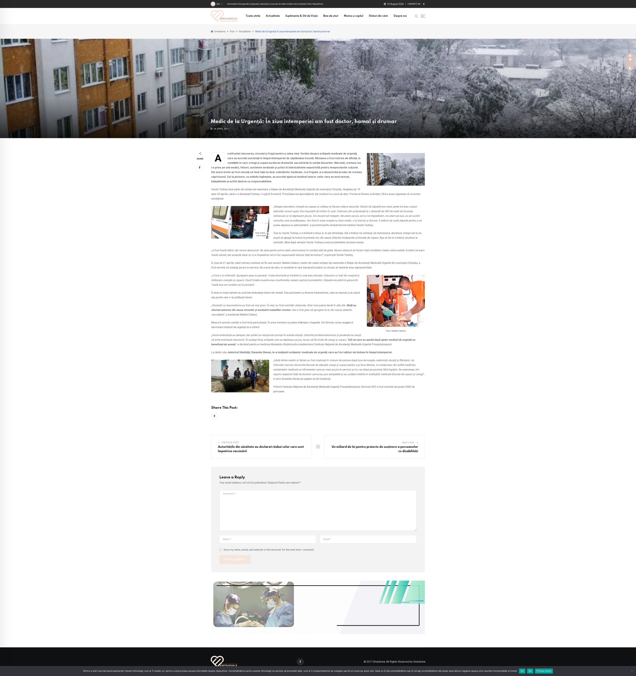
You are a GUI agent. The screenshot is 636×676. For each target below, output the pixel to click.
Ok (522, 671)
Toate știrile (253, 16)
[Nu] (632, 671)
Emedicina (419, 661)
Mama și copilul (353, 16)
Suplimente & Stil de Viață (301, 16)
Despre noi (400, 16)
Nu (530, 671)
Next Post (408, 443)
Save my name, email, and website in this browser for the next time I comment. (269, 549)
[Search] (416, 16)
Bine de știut (330, 16)
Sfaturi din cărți (378, 16)
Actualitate (273, 16)
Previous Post (230, 442)
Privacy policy (544, 671)
